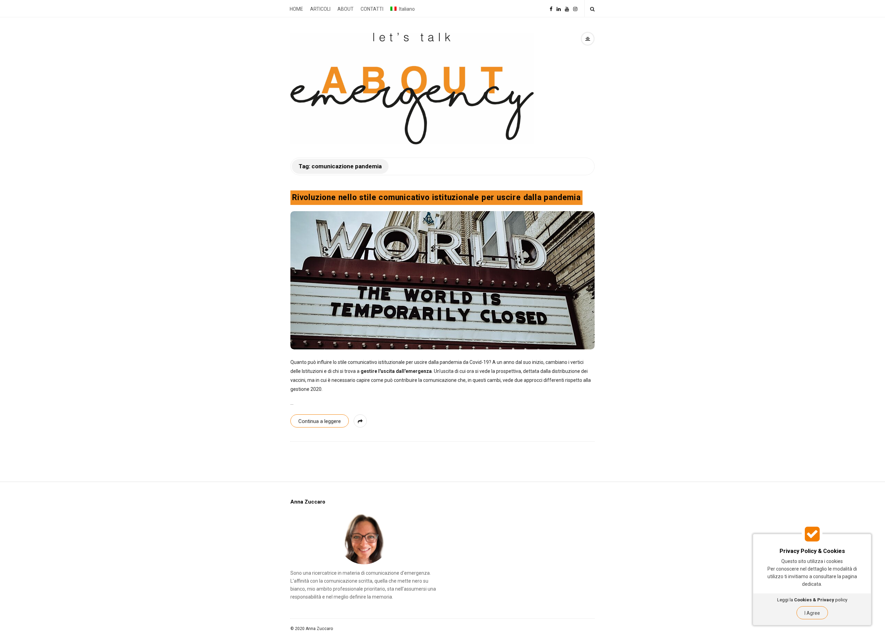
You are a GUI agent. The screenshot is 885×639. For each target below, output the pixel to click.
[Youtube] (567, 8)
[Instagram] (575, 8)
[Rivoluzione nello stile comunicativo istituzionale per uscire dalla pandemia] (442, 280)
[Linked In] (559, 8)
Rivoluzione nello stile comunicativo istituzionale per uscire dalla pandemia (436, 197)
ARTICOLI (320, 9)
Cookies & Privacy (814, 599)
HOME (296, 9)
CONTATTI (372, 9)
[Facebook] (551, 8)
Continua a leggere (319, 421)
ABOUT (345, 9)
